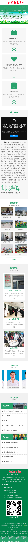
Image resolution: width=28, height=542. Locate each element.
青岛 (21, 536)
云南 (5, 533)
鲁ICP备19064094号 (18, 525)
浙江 (17, 531)
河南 (8, 536)
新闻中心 (8, 10)
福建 (26, 531)
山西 (26, 533)
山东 (8, 531)
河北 (20, 533)
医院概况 (5, 7)
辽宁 (5, 536)
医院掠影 (3, 10)
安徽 (23, 531)
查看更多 (14, 259)
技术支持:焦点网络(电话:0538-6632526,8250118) (14, 523)
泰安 (15, 536)
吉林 (2, 536)
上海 (14, 533)
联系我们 (19, 10)
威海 (24, 536)
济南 (18, 536)
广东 (2, 533)
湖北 (11, 531)
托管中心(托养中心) (23, 7)
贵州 (8, 533)
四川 (11, 533)
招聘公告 (14, 10)
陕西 (23, 533)
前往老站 (25, 10)
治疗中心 (14, 7)
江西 (20, 531)
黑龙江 (12, 536)
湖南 (14, 531)
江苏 (17, 533)
